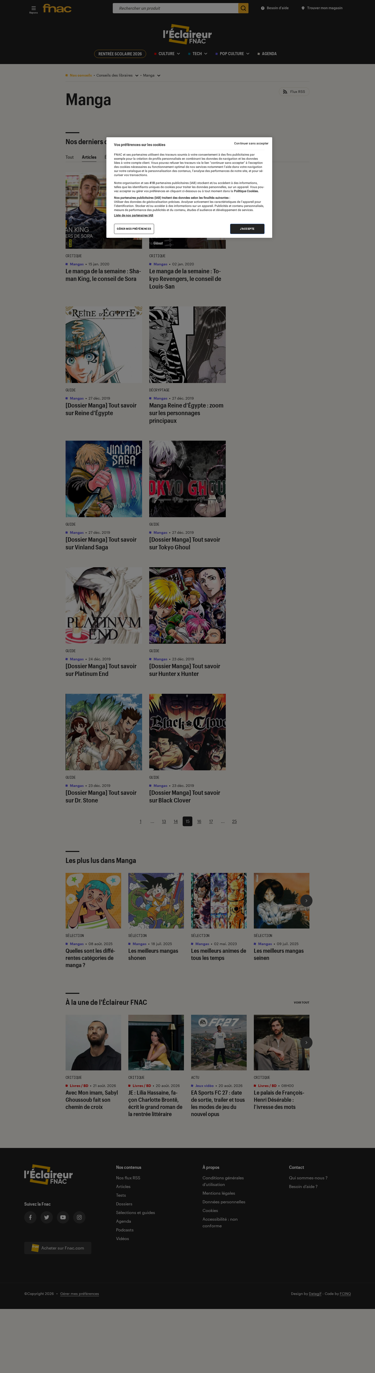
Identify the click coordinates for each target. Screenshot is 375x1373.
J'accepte (247, 228)
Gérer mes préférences (134, 228)
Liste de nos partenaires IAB (133, 215)
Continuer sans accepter (251, 143)
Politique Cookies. (246, 191)
